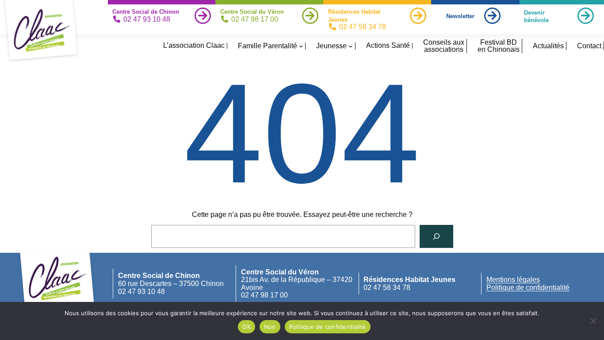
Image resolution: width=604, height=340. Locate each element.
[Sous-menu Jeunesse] (350, 46)
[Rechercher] (436, 236)
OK (246, 326)
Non (270, 326)
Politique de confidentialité (528, 287)
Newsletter (460, 16)
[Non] (593, 321)
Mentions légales (513, 279)
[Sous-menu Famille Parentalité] (301, 46)
